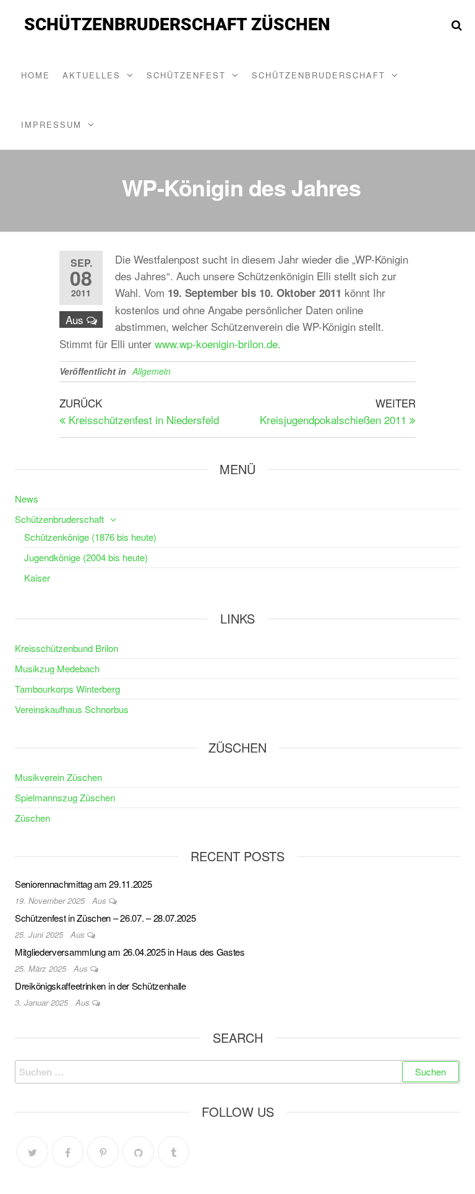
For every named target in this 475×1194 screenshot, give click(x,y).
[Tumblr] (173, 1151)
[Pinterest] (103, 1151)
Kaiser (37, 577)
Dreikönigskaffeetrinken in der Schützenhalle (100, 985)
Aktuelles (91, 75)
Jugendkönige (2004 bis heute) (86, 557)
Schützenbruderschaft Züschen (177, 24)
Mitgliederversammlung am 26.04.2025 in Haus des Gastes (130, 951)
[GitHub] (138, 1151)
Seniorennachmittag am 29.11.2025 (83, 883)
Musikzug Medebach (57, 668)
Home (35, 75)
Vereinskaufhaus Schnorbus (72, 709)
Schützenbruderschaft (318, 75)
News (26, 498)
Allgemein (151, 371)
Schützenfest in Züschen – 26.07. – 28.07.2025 (105, 917)
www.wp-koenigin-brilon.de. (218, 343)
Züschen (32, 817)
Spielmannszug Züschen (65, 797)
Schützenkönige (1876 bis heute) (90, 536)
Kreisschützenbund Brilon (66, 647)
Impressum (51, 124)
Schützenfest (186, 75)
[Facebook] (67, 1151)
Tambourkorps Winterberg (67, 688)
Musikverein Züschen (58, 776)
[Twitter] (32, 1151)
